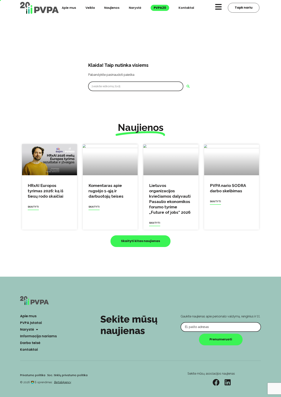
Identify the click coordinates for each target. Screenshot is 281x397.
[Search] (188, 86)
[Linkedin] (227, 382)
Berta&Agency (62, 382)
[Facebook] (216, 382)
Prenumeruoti (221, 339)
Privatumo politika (32, 375)
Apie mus (69, 8)
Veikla (90, 8)
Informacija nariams (38, 336)
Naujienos (111, 8)
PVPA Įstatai (31, 322)
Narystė (135, 8)
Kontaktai (186, 8)
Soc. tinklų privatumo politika (67, 375)
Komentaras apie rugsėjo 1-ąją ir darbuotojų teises (106, 191)
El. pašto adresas (193, 319)
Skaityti (33, 206)
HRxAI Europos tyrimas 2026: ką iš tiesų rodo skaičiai (45, 191)
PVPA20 (160, 8)
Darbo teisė (30, 342)
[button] (140, 241)
